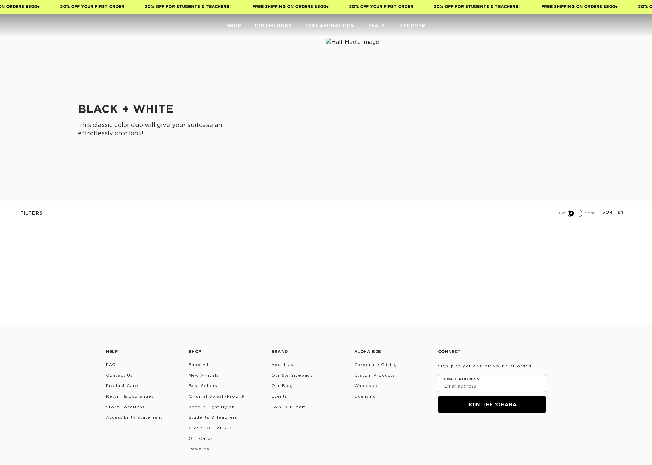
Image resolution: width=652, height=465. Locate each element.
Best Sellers (203, 385)
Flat (562, 213)
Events (279, 396)
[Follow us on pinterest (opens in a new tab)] (508, 431)
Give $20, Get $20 (211, 428)
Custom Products (374, 375)
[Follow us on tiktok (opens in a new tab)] (459, 431)
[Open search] (596, 26)
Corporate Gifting (375, 364)
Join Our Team (288, 406)
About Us (282, 364)
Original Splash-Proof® (216, 396)
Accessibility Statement (134, 417)
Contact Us (119, 375)
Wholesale (366, 385)
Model (590, 213)
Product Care (122, 385)
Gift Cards (201, 438)
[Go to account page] (610, 26)
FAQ (111, 364)
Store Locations (125, 406)
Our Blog (282, 385)
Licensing (365, 396)
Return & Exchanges (130, 396)
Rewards (199, 449)
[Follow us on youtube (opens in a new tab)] (491, 431)
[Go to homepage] (26, 26)
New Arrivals (204, 375)
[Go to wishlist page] (623, 26)
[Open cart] (637, 26)
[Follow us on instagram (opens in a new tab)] (443, 431)
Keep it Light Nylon (212, 406)
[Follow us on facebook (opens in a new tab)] (475, 431)
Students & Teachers (213, 417)
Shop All (199, 364)
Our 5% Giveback (291, 375)
